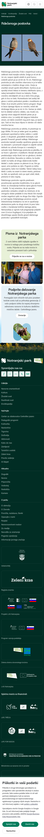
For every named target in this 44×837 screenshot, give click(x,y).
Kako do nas (6, 443)
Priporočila (5, 482)
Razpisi (4, 521)
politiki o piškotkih (31, 804)
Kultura (4, 393)
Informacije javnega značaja (13, 540)
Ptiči (30, 14)
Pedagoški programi (9, 420)
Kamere (4, 493)
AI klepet (5, 462)
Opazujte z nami (8, 517)
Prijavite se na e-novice (22, 257)
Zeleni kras (5, 454)
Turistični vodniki (8, 451)
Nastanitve (5, 428)
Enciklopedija (12, 14)
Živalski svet (23, 14)
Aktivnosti (5, 439)
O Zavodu (5, 510)
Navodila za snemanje (10, 532)
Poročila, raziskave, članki (12, 513)
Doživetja (5, 435)
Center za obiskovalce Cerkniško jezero (17, 417)
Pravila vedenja (7, 458)
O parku (4, 500)
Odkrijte (3, 14)
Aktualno (5, 469)
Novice (4, 478)
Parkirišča (5, 490)
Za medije (5, 529)
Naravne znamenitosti (10, 389)
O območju (6, 506)
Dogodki (4, 474)
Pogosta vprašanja (9, 536)
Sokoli (35, 14)
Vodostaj (5, 486)
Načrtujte (5, 411)
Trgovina (5, 432)
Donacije (22, 316)
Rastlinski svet (7, 400)
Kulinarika (5, 424)
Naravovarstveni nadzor (11, 525)
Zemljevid (5, 447)
